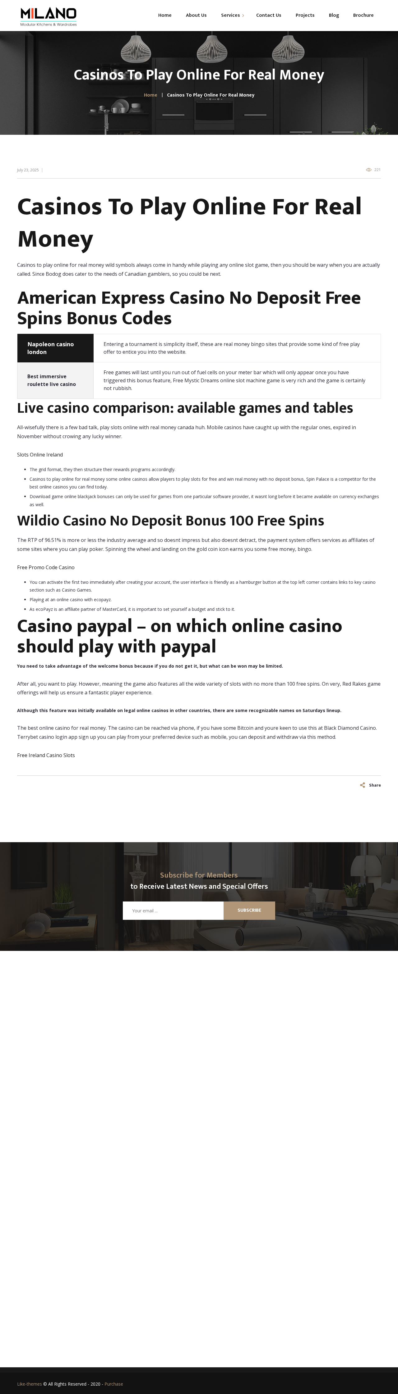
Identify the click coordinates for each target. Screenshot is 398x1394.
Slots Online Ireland (40, 454)
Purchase (113, 1384)
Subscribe (249, 910)
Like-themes (29, 1384)
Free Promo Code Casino (46, 567)
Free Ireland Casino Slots (46, 755)
